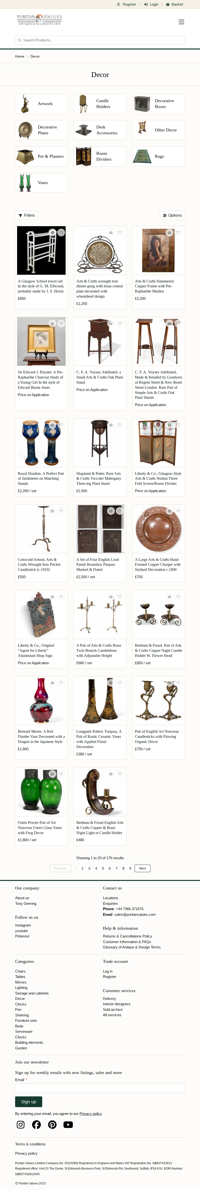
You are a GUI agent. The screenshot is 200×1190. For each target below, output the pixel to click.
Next (142, 868)
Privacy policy (91, 1114)
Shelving (22, 1015)
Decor (35, 56)
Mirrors (21, 982)
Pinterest (22, 936)
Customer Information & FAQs (127, 942)
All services (112, 1015)
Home (19, 56)
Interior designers (116, 1004)
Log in (107, 971)
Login (154, 4)
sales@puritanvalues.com (135, 914)
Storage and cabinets (32, 993)
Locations (110, 898)
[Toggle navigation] (181, 22)
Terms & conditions (30, 1144)
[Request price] (52, 323)
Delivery (109, 998)
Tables (20, 977)
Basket (177, 4)
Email (21, 1080)
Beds (19, 1026)
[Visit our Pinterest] (52, 1124)
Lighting (21, 987)
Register (129, 4)
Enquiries (110, 903)
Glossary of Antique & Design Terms (132, 947)
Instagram (23, 925)
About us (22, 898)
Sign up (28, 1101)
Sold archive (113, 1009)
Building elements (29, 1042)
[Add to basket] (52, 232)
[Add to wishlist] (61, 232)
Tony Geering (25, 903)
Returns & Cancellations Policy (127, 936)
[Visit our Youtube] (68, 1124)
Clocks (20, 1004)
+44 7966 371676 (129, 909)
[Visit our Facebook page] (36, 1124)
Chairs (20, 971)
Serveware (23, 1031)
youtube (21, 931)
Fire (18, 1009)
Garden (21, 1048)
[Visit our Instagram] (20, 1124)
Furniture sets (26, 1020)
